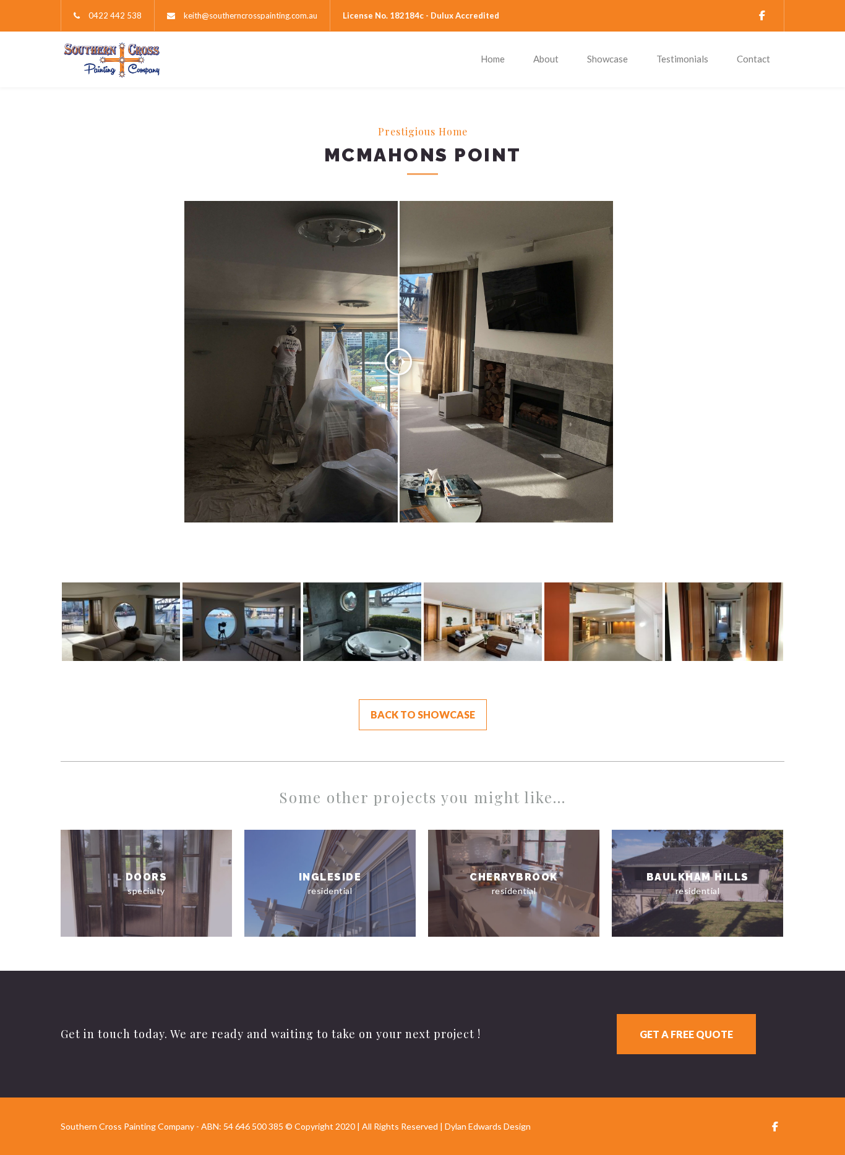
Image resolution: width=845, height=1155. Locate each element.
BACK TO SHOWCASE (423, 714)
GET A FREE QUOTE (686, 1034)
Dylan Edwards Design (488, 1126)
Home (493, 58)
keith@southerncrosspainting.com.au (250, 15)
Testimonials (682, 58)
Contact (753, 58)
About (546, 58)
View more (146, 883)
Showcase (607, 58)
